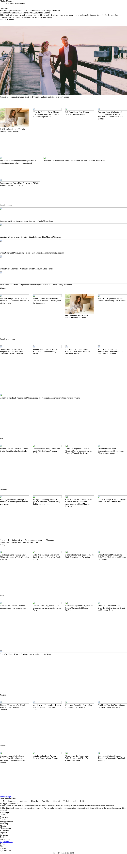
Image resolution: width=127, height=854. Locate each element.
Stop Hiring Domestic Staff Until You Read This (19, 542)
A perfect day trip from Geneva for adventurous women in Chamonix (27, 540)
